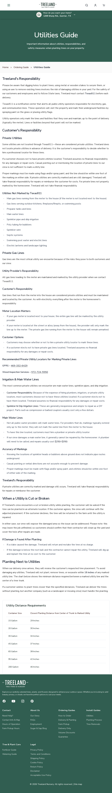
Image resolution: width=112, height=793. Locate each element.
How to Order (64, 715)
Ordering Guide (21, 67)
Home (5, 67)
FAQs (32, 720)
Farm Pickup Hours (11, 728)
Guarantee (63, 736)
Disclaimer (35, 771)
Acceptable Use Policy (40, 775)
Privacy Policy (36, 750)
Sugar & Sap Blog (38, 728)
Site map (78, 784)
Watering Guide (9, 754)
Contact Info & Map (11, 720)
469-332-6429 (19, 365)
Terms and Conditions (40, 754)
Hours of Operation (11, 724)
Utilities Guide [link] (42, 67)
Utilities (89, 715)
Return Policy (36, 766)
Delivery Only (64, 728)
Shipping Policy (37, 758)
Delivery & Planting (67, 720)
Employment (36, 724)
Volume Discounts (66, 732)
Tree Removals (93, 724)
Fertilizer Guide (9, 750)
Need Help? (7, 715)
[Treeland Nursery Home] (15, 683)
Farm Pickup (63, 724)
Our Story (34, 715)
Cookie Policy (36, 762)
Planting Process (94, 720)
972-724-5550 (39, 372)
